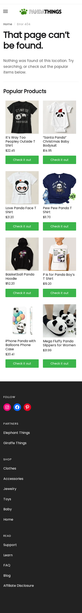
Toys (7, 499)
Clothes (9, 468)
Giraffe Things (14, 443)
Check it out (22, 160)
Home (7, 24)
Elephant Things (16, 432)
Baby (7, 509)
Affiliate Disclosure (18, 585)
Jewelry (9, 488)
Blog (7, 575)
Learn (8, 555)
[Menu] (5, 11)
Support (10, 544)
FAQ (6, 565)
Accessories (13, 478)
